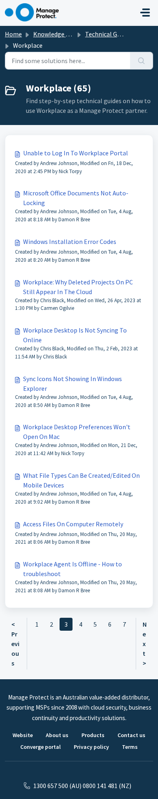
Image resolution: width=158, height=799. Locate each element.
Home (13, 34)
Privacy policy (91, 746)
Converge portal (40, 746)
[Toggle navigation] (145, 12)
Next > (145, 643)
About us (57, 735)
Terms (130, 746)
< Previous (15, 643)
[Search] (141, 61)
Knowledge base (56, 34)
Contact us (131, 735)
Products (93, 735)
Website (23, 735)
